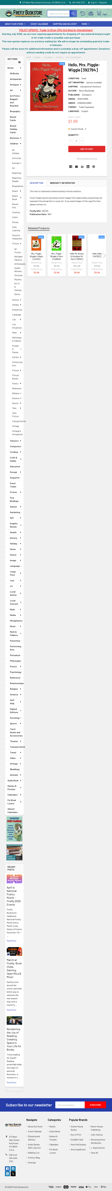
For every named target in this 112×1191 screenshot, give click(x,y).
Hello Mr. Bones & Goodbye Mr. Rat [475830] (77, 256)
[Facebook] (70, 166)
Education (15, 466)
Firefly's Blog (34, 1157)
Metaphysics (16, 620)
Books (11, 67)
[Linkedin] (88, 166)
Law (12, 580)
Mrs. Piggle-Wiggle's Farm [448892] (56, 256)
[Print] (82, 166)
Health (13, 532)
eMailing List (33, 1152)
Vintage (15, 426)
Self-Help (12, 702)
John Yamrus (97, 1134)
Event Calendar (39, 24)
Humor (13, 554)
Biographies (17, 186)
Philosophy (15, 660)
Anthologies (19, 263)
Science (15, 398)
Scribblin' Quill (77, 1139)
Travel (13, 752)
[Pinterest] (93, 166)
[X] (13, 1173)
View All (94, 1152)
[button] (14, 829)
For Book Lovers (12, 802)
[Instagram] (13, 1168)
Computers (15, 446)
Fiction (15, 243)
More (84, 24)
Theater (14, 741)
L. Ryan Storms (98, 1147)
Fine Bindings (14, 499)
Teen (14, 408)
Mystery (17, 279)
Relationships (17, 683)
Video (13, 758)
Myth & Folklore (14, 633)
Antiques (14, 84)
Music (13, 626)
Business (14, 138)
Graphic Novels (14, 525)
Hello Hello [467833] (97, 255)
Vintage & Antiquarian (17, 433)
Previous (29, 256)
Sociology (15, 717)
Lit (11, 586)
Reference (16, 388)
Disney (15, 222)
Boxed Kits (15, 206)
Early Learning (16, 229)
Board (15, 191)
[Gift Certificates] (91, 13)
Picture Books (15, 377)
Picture (15, 370)
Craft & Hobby (13, 459)
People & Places (15, 349)
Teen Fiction (15, 415)
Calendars (13, 794)
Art (11, 90)
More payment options (86, 158)
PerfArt (15, 357)
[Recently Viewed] (83, 13)
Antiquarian (16, 79)
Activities (16, 158)
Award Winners (18, 269)
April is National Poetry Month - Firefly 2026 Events (14, 896)
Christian (18, 275)
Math (14, 332)
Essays (13, 472)
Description (36, 183)
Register (103, 2)
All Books (14, 73)
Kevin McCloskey (78, 1144)
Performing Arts (17, 364)
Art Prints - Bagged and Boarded (15, 100)
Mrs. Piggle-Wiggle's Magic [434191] (36, 256)
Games (13, 506)
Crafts (15, 217)
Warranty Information (62, 183)
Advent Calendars (13, 810)
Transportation (18, 421)
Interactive (17, 309)
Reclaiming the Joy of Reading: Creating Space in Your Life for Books (14, 1039)
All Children (15, 151)
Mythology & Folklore (16, 339)
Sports (15, 403)
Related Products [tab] (39, 228)
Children (14, 143)
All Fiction (17, 251)
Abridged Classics (18, 258)
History (15, 299)
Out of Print (76, 1134)
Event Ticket (13, 485)
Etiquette (15, 477)
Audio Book (13, 780)
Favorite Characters (17, 237)
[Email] (76, 166)
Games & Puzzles (12, 787)
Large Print (13, 573)
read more (11, 940)
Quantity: (73, 135)
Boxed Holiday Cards (13, 129)
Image (13, 560)
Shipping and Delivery (65, 24)
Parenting (15, 640)
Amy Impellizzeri (78, 1149)
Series (17, 294)
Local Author (13, 593)
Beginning (16, 173)
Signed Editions (14, 710)
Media (13, 615)
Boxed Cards (13, 118)
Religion (16, 393)
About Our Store (14, 24)
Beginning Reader (16, 179)
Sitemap (32, 1162)
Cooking (16, 212)
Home (13, 549)
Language (16, 314)
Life (14, 319)
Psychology (15, 672)
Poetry (15, 383)
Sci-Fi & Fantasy (18, 286)
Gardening (15, 512)
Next (104, 256)
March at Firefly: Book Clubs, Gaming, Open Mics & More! (14, 968)
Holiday (15, 304)
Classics (14, 440)
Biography (15, 111)
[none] (46, 86)
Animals (16, 163)
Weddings (15, 769)
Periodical (15, 655)
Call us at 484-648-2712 (13, 1158)
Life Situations (17, 326)
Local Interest (14, 602)
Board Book (15, 197)
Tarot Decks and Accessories (16, 732)
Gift (12, 517)
